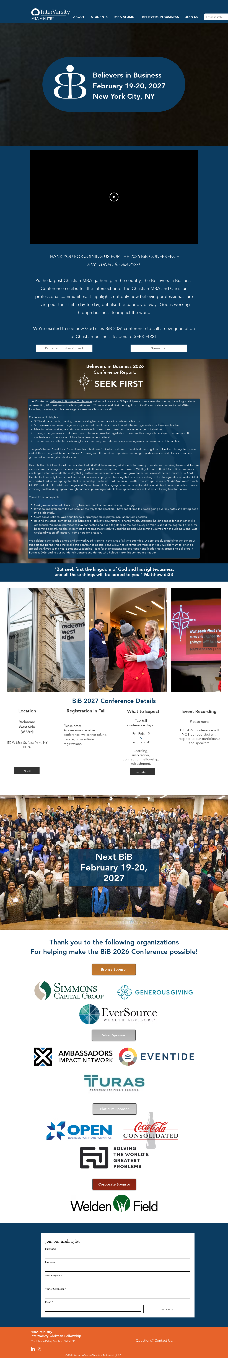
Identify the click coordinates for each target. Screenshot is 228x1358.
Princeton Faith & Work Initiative (91, 465)
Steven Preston (181, 477)
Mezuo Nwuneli (93, 485)
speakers (45, 425)
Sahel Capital (139, 485)
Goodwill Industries (44, 481)
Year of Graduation (55, 1288)
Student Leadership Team (84, 548)
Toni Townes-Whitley (133, 469)
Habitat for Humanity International (50, 477)
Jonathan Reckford (170, 473)
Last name (50, 1262)
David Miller (36, 465)
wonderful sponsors (74, 552)
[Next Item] (210, 640)
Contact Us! (163, 1340)
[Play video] (114, 197)
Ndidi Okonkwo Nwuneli (182, 481)
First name (50, 1248)
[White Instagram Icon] (39, 1349)
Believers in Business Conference (71, 401)
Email (49, 1302)
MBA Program (53, 1275)
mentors (62, 425)
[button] (79, 17)
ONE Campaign (67, 485)
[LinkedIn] (33, 1349)
